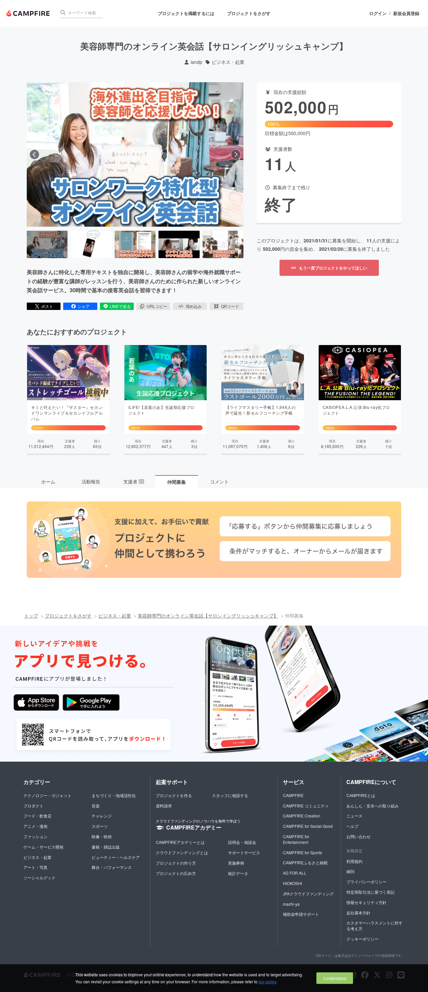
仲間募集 (176, 481)
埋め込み (194, 306)
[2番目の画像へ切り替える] (91, 244)
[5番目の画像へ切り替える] (223, 244)
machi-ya (291, 904)
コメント (219, 481)
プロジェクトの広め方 (176, 873)
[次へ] (236, 154)
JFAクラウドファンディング (308, 893)
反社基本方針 (358, 912)
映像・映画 (102, 836)
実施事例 (236, 863)
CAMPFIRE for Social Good (308, 826)
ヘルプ (352, 826)
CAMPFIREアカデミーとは (180, 842)
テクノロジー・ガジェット (47, 795)
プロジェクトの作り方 (176, 863)
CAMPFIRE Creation (301, 815)
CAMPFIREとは (360, 795)
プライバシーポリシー (366, 881)
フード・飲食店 (37, 815)
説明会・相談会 (242, 842)
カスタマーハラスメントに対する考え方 (374, 925)
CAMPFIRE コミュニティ (306, 805)
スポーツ (100, 826)
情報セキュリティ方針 (366, 902)
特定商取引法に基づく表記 (370, 892)
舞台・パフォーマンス (112, 867)
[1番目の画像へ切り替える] (47, 244)
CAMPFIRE (293, 795)
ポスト (47, 306)
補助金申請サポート (301, 914)
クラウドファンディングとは (182, 852)
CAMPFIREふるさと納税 (305, 862)
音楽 (96, 805)
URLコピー (157, 306)
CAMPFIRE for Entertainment (296, 839)
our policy (267, 981)
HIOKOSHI (292, 883)
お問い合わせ (358, 836)
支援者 (133, 481)
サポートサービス (244, 852)
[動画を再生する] (135, 154)
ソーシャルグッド (39, 877)
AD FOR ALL (294, 873)
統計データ (238, 873)
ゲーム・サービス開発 (43, 847)
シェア (84, 306)
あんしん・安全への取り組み (372, 805)
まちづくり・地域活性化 (114, 795)
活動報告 (91, 481)
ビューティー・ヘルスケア (116, 857)
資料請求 (164, 805)
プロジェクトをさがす (249, 13)
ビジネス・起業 (228, 62)
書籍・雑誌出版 (106, 847)
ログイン (378, 13)
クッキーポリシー (362, 939)
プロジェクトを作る (174, 795)
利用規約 (354, 861)
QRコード (230, 306)
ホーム (48, 481)
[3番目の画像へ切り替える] (135, 244)
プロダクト (33, 805)
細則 (350, 871)
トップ (31, 615)
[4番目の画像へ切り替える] (178, 244)
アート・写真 (35, 867)
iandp (196, 62)
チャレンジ (102, 815)
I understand (334, 978)
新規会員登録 (406, 13)
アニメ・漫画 (35, 826)
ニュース (354, 815)
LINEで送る (120, 306)
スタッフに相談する (230, 795)
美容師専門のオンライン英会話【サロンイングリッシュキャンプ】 (208, 615)
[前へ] (34, 154)
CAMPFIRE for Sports (302, 852)
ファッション (35, 836)
